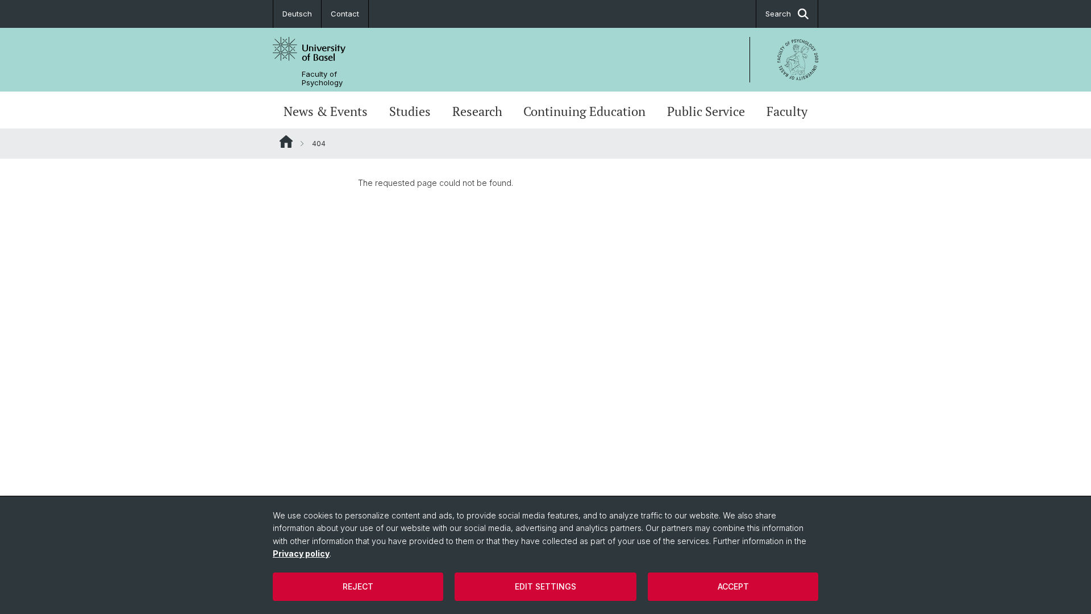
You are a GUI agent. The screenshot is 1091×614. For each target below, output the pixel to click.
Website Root (286, 141)
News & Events (326, 111)
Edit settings (545, 586)
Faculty (787, 111)
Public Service (706, 111)
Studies (410, 111)
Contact (345, 13)
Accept (733, 586)
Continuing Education (584, 111)
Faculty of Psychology (322, 78)
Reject (358, 586)
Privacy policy (301, 553)
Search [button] (778, 13)
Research (477, 111)
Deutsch (297, 13)
